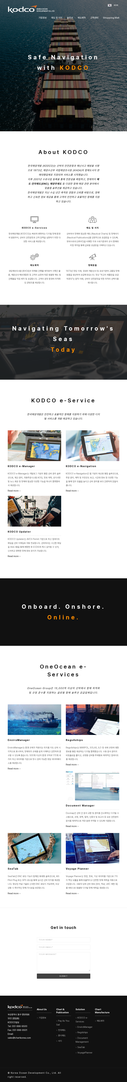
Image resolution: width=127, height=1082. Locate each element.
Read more (13, 490)
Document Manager (80, 805)
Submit (63, 976)
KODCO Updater (19, 531)
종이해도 (62, 1035)
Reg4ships (82, 1032)
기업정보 (43, 17)
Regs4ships (74, 740)
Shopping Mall (111, 17)
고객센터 (94, 17)
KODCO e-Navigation (81, 466)
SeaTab (13, 868)
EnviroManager (19, 740)
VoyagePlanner (84, 1052)
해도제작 (82, 17)
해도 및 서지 (56, 17)
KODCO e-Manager (21, 466)
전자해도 (62, 1030)
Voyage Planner (77, 868)
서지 (60, 1041)
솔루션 (70, 17)
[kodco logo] (31, 8)
